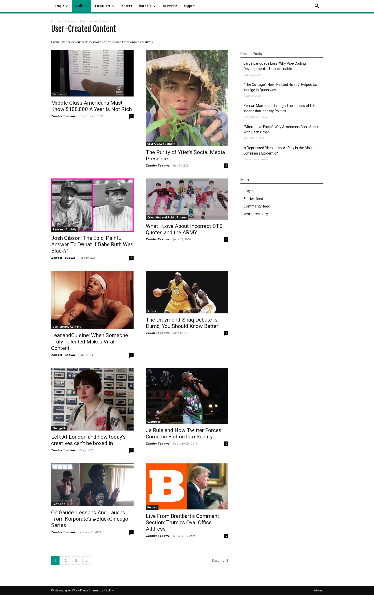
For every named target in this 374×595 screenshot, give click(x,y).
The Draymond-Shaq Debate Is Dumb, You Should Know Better (182, 323)
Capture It (59, 94)
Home (55, 21)
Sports (127, 6)
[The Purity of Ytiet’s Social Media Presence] (187, 98)
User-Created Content (161, 143)
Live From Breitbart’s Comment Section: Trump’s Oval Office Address (182, 522)
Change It (59, 428)
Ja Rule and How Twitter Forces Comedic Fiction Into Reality (183, 433)
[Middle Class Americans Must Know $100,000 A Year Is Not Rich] (92, 73)
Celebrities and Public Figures (166, 217)
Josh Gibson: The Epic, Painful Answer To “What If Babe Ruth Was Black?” (92, 244)
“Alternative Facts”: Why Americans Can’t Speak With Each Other (281, 129)
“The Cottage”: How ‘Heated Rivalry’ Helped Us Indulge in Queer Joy (280, 87)
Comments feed (256, 206)
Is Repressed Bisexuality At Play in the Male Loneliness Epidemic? (278, 150)
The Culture (102, 6)
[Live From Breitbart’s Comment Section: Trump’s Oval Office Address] (187, 486)
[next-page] (86, 560)
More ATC (145, 6)
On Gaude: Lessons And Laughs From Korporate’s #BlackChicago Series (89, 518)
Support (190, 6)
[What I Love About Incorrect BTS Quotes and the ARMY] (187, 199)
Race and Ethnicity (64, 229)
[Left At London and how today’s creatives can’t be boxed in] (92, 399)
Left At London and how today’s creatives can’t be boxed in (88, 440)
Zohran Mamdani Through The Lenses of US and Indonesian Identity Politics (282, 108)
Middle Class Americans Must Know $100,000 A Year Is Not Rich (91, 106)
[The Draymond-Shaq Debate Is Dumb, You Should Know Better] (187, 292)
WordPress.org (255, 213)
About (318, 590)
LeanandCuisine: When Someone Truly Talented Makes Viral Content (89, 341)
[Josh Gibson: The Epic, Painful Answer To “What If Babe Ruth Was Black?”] (92, 205)
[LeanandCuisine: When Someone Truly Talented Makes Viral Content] (92, 300)
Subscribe (170, 6)
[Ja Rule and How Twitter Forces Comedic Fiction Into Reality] (187, 396)
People (59, 6)
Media (79, 6)
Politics (152, 507)
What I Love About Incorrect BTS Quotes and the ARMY (184, 229)
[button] (317, 6)
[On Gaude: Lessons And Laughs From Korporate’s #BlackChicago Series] (92, 484)
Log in (248, 190)
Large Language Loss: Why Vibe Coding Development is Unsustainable (274, 66)
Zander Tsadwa (63, 116)
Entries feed (253, 198)
